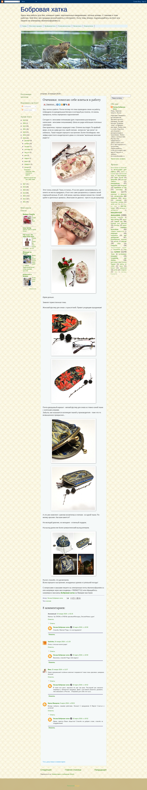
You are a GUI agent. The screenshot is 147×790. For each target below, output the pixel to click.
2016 (24, 187)
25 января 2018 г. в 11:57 (60, 669)
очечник (48, 601)
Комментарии (27, 110)
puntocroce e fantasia (27, 275)
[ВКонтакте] (57, 104)
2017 (24, 184)
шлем (115, 270)
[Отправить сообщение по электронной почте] (67, 598)
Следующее (46, 770)
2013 (24, 196)
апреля (26, 158)
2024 (24, 123)
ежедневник (115, 183)
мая (25, 155)
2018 (24, 138)
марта (26, 161)
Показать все (32, 288)
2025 (24, 120)
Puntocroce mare (34, 279)
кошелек (114, 198)
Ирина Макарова (53, 703)
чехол (113, 268)
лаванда (118, 200)
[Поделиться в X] (75, 598)
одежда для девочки (118, 223)
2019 (24, 135)
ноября (26, 143)
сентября (27, 149)
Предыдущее (100, 770)
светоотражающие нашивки (118, 247)
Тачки (113, 254)
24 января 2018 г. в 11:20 (62, 641)
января (26, 167)
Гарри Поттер (118, 177)
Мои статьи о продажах (35, 26)
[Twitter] (60, 104)
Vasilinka (51, 641)
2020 (24, 132)
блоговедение (122, 175)
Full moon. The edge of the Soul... (29, 235)
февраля (27, 164)
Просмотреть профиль (118, 159)
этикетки (123, 270)
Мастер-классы (77, 26)
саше (119, 243)
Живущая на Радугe (27, 253)
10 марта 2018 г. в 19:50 (80, 627)
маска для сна (115, 204)
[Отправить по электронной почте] (71, 598)
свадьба (114, 245)
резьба (116, 241)
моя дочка (115, 219)
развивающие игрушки (118, 239)
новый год (118, 221)
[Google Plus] (69, 104)
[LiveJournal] (66, 104)
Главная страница (73, 770)
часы (121, 266)
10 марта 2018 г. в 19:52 (80, 685)
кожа (113, 192)
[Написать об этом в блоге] (73, 598)
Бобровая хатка (44, 9)
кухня (124, 198)
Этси (116, 272)
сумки (117, 251)
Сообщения (27, 106)
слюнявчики (116, 249)
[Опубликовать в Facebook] (78, 598)
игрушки (114, 185)
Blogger (77, 786)
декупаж (114, 179)
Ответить (51, 619)
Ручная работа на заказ (64, 26)
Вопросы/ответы (88, 26)
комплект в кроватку (118, 194)
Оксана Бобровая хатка (61, 627)
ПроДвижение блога (50, 26)
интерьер (123, 185)
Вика (49, 669)
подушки (114, 233)
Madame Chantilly (29, 214)
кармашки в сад (120, 187)
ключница (119, 189)
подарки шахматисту (117, 231)
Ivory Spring (27, 228)
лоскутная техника (117, 202)
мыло (124, 219)
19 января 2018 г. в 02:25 (65, 614)
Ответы (52, 623)
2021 (24, 129)
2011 (24, 202)
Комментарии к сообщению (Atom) (63, 774)
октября (27, 146)
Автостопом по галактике (118, 167)
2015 (24, 190)
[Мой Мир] (64, 104)
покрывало (114, 235)
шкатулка (123, 268)
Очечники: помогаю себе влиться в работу (29, 172)
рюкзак (123, 241)
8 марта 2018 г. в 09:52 (67, 703)
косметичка (118, 196)
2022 (24, 126)
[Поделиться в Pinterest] (80, 598)
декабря (27, 140)
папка (124, 225)
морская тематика (117, 217)
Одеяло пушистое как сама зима (30, 178)
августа (27, 152)
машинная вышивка (116, 213)
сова (124, 249)
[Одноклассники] (62, 104)
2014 (24, 193)
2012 (24, 199)
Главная (24, 26)
